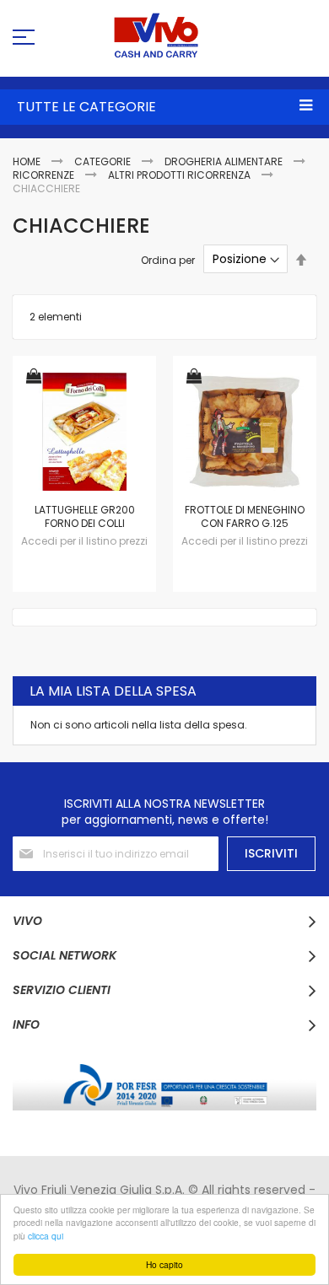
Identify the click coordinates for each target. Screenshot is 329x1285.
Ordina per (168, 259)
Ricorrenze (45, 175)
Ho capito (164, 1264)
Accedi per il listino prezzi (84, 541)
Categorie (103, 161)
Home (28, 161)
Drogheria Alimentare (224, 161)
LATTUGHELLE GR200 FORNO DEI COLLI (85, 516)
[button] (33, 377)
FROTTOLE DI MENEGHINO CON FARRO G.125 (245, 516)
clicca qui (45, 1235)
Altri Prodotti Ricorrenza (180, 175)
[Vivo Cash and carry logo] (164, 35)
